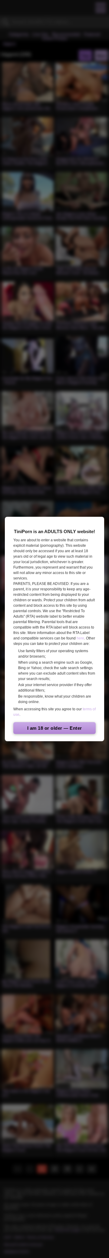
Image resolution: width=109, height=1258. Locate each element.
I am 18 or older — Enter (54, 728)
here (80, 638)
